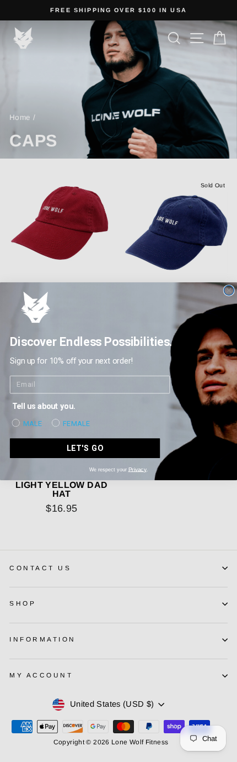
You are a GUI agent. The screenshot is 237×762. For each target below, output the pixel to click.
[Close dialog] (229, 290)
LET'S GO (85, 448)
